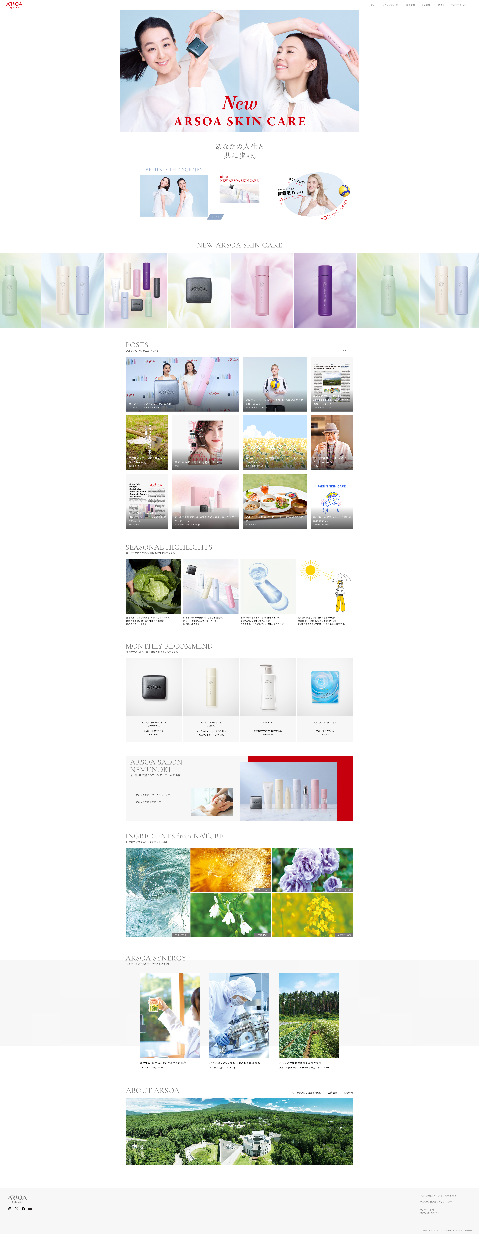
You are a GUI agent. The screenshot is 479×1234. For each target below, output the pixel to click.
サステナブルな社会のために (306, 1092)
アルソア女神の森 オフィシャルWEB (436, 1201)
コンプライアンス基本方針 (429, 1213)
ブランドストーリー (391, 5)
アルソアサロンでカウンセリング (153, 795)
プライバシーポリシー (428, 1210)
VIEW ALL (346, 350)
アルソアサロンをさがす (148, 802)
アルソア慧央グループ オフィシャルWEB (438, 1195)
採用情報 (348, 1092)
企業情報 (332, 1092)
